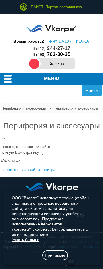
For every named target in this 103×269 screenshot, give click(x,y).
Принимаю (55, 255)
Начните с (28, 169)
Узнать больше (25, 239)
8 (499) (51, 54)
